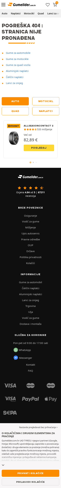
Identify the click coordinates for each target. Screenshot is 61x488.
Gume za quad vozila (17, 65)
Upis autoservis (30, 233)
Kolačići (30, 263)
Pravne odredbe (30, 239)
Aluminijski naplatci (17, 71)
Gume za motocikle (16, 59)
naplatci (46, 111)
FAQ (30, 370)
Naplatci (16, 13)
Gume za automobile (17, 52)
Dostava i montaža (30, 324)
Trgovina (30, 306)
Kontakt (30, 364)
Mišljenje (30, 227)
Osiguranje (30, 215)
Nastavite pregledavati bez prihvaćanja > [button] (38, 427)
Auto (4, 13)
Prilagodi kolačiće (30, 481)
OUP (30, 245)
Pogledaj (38, 147)
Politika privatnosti (31, 257)
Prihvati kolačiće (30, 473)
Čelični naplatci (14, 77)
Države (30, 251)
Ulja (30, 312)
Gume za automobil (30, 282)
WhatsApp (25, 350)
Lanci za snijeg (14, 83)
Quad (41, 13)
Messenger (25, 357)
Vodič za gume (30, 221)
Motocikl (29, 13)
